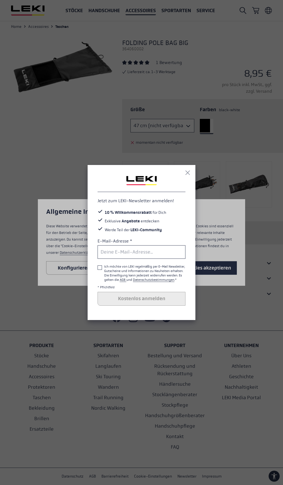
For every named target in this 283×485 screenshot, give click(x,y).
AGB (123, 280)
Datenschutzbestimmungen (153, 280)
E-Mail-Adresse (115, 241)
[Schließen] (187, 172)
